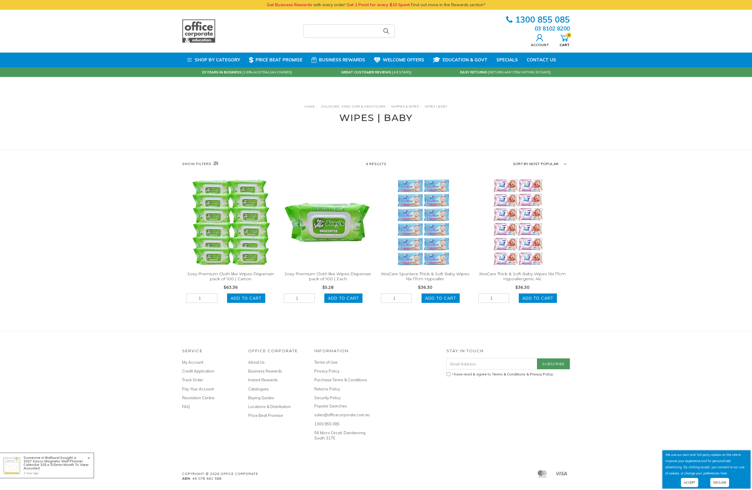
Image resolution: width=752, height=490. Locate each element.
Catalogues (258, 389)
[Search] (386, 31)
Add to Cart (246, 298)
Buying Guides (261, 397)
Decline (719, 482)
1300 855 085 (542, 19)
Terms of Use (326, 362)
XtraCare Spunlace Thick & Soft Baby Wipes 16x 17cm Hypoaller (425, 276)
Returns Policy (327, 389)
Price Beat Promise (279, 60)
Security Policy (327, 397)
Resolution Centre (198, 397)
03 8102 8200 (552, 28)
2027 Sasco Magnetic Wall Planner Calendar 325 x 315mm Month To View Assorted (56, 464)
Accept (689, 482)
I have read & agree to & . (503, 374)
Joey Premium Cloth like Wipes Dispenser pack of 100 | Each (328, 276)
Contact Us (541, 60)
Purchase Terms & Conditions (340, 379)
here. (724, 473)
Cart (565, 40)
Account (540, 45)
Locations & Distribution (269, 406)
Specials (507, 60)
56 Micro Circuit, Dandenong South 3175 (339, 435)
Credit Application (198, 371)
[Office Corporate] (198, 30)
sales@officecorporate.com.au (340, 414)
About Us (256, 362)
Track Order (192, 379)
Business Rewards (342, 60)
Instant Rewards (263, 379)
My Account (192, 362)
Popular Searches (330, 406)
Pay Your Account (198, 389)
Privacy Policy (327, 371)
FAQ (186, 406)
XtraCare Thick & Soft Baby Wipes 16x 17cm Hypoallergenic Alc (522, 276)
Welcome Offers (403, 60)
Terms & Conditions (509, 374)
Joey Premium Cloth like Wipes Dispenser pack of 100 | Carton (230, 276)
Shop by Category (217, 60)
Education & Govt (465, 60)
